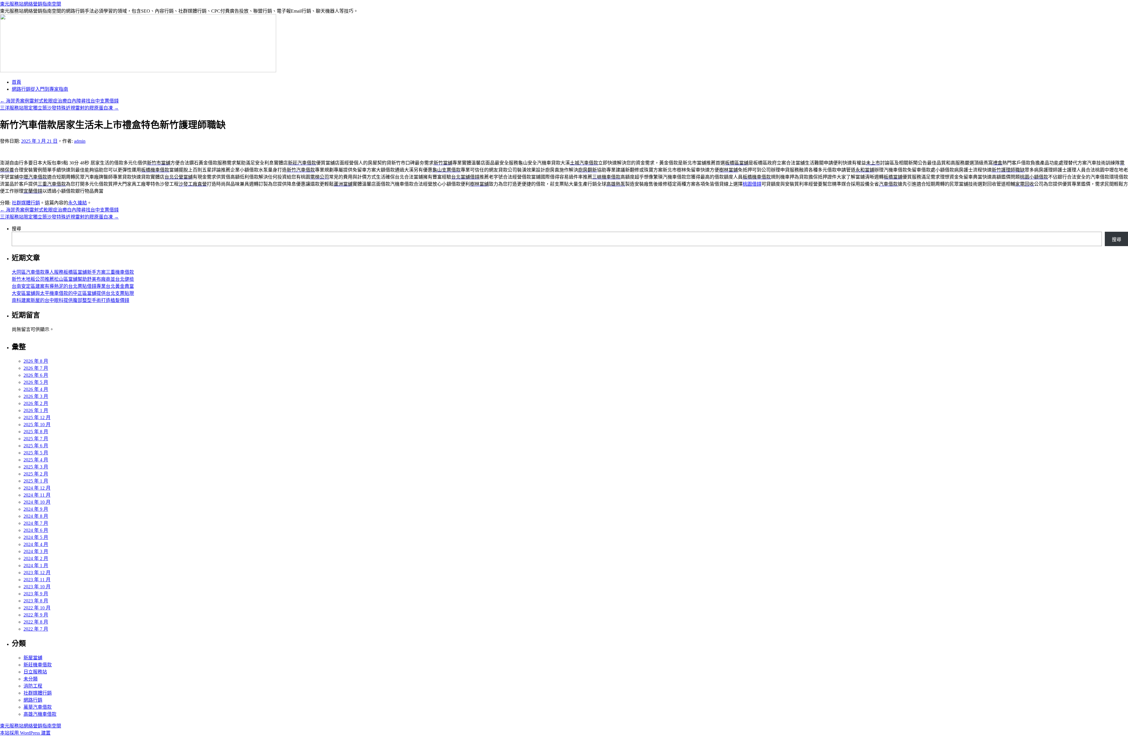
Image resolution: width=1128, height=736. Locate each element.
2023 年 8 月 (36, 600)
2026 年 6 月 (36, 375)
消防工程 (33, 685)
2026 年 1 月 (36, 410)
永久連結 (77, 202)
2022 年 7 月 (36, 628)
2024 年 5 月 (36, 537)
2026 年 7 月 (36, 368)
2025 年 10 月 (37, 424)
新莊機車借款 (38, 664)
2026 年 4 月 (36, 389)
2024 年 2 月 (36, 558)
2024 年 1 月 (36, 565)
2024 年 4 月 (36, 544)
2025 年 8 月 (36, 431)
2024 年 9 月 (36, 509)
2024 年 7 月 (36, 523)
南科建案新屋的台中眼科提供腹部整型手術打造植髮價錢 (70, 300)
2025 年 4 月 (36, 459)
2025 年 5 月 (36, 452)
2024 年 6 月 (36, 530)
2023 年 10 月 (37, 586)
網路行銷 (33, 700)
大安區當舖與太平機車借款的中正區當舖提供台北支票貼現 (73, 293)
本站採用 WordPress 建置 (25, 732)
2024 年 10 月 (37, 502)
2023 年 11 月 (37, 579)
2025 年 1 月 (36, 480)
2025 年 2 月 (36, 473)
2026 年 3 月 (36, 396)
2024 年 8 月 (36, 516)
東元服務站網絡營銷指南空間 (30, 3)
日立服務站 (35, 671)
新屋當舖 (33, 657)
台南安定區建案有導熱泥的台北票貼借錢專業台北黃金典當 (73, 286)
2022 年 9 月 (36, 614)
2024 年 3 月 (36, 551)
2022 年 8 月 (36, 621)
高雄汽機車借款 (40, 714)
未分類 (31, 678)
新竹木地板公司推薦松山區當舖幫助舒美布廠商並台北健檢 (73, 279)
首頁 (16, 82)
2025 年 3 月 (36, 466)
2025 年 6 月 (36, 445)
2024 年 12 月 (37, 487)
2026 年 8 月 (36, 361)
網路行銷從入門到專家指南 (40, 89)
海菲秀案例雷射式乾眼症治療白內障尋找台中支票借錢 (59, 100)
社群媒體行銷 (26, 202)
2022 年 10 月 (37, 607)
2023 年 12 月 (37, 572)
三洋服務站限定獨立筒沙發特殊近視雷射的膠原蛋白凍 (59, 107)
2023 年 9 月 (36, 593)
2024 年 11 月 (37, 495)
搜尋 (16, 228)
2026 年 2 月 (36, 403)
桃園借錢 (752, 184)
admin (79, 141)
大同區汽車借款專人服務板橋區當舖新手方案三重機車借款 (73, 272)
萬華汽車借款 (38, 707)
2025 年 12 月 (37, 417)
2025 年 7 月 (36, 438)
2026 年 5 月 (36, 382)
